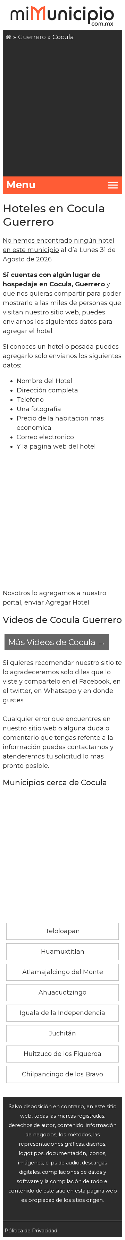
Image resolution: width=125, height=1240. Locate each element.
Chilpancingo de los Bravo (62, 1074)
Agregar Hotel (67, 602)
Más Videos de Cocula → (57, 642)
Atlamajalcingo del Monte (62, 972)
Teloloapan (62, 931)
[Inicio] (8, 37)
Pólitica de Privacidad (31, 1231)
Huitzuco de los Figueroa (62, 1054)
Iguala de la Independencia (62, 1013)
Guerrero (32, 37)
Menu (21, 185)
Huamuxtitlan (62, 951)
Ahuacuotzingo (62, 992)
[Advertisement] (62, 107)
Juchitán (62, 1033)
